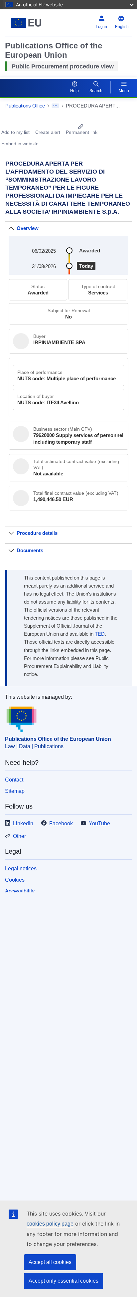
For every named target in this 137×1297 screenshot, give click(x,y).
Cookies (15, 880)
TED (100, 634)
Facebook (61, 823)
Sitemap (15, 791)
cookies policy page (50, 1224)
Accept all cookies (50, 1262)
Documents (30, 550)
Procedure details (37, 533)
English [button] (122, 26)
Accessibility (20, 891)
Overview (28, 228)
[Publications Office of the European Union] (27, 23)
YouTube (99, 823)
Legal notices (21, 868)
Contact (14, 780)
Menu (124, 90)
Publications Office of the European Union (58, 739)
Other (19, 836)
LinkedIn (23, 823)
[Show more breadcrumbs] (55, 106)
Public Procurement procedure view (63, 66)
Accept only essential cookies (63, 1281)
